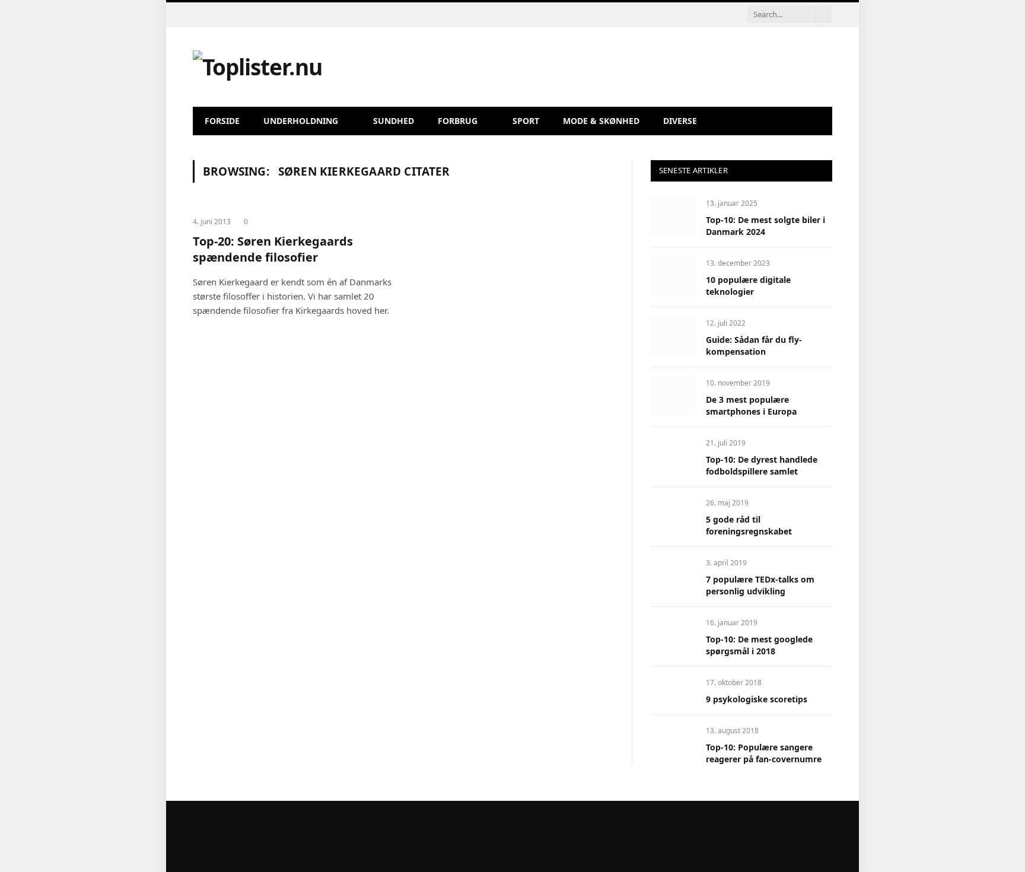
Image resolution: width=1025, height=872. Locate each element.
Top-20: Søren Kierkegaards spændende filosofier (273, 249)
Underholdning (300, 120)
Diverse (680, 120)
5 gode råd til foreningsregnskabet (749, 525)
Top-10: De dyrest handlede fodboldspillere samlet (761, 465)
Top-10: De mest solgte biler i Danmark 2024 (765, 225)
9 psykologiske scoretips (756, 699)
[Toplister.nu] (257, 67)
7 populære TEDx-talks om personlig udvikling (760, 585)
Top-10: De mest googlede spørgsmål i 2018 (759, 645)
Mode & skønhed (601, 120)
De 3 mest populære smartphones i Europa (751, 405)
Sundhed (393, 120)
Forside (222, 120)
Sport (525, 120)
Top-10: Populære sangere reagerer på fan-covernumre (764, 753)
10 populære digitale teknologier (748, 285)
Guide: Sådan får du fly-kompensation (754, 345)
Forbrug (458, 120)
